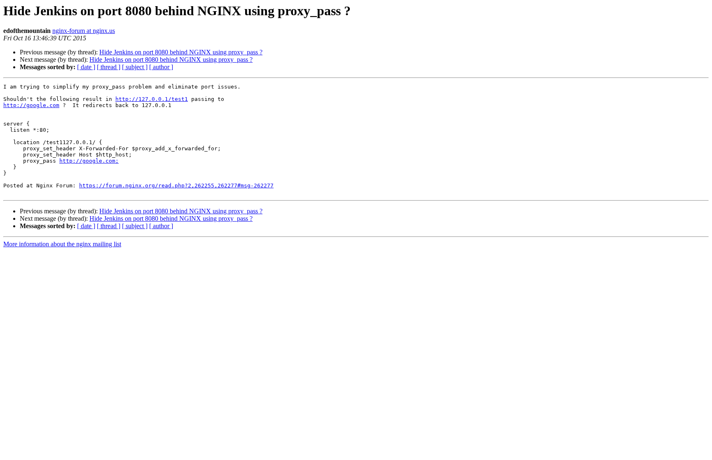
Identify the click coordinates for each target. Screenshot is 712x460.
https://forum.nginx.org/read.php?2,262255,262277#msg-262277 (176, 185)
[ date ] (86, 66)
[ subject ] (135, 66)
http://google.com (31, 105)
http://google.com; (89, 161)
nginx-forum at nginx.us (83, 30)
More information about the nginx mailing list (62, 244)
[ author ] (161, 66)
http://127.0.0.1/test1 (151, 99)
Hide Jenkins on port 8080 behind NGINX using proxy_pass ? (180, 52)
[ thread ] (108, 66)
